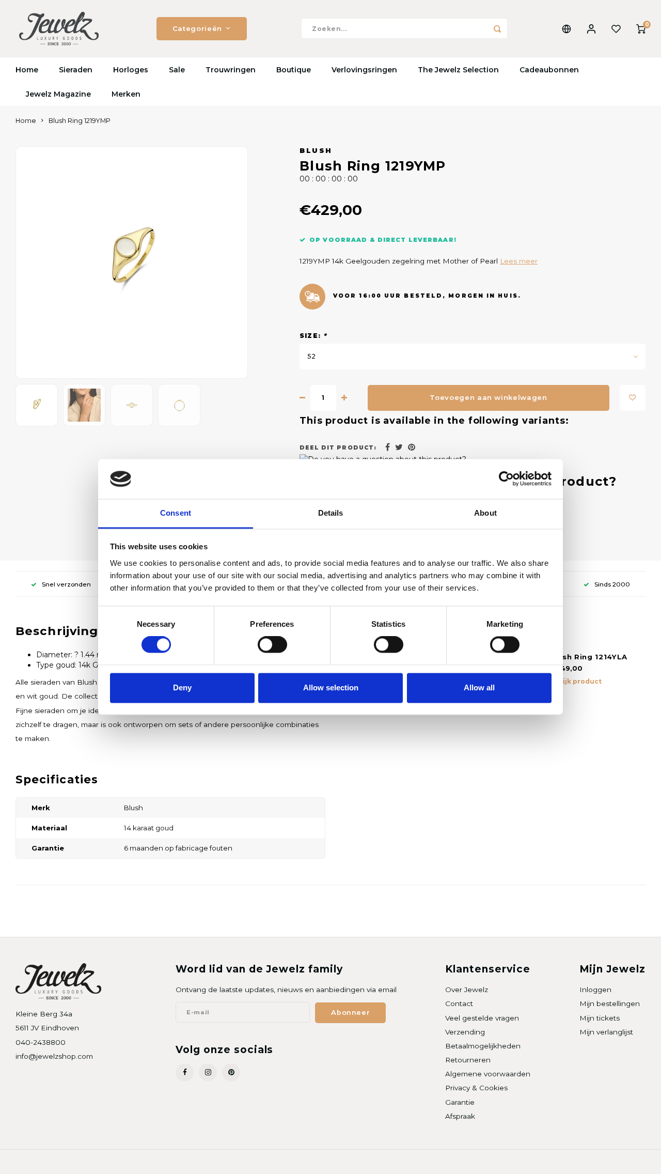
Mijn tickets (599, 1018)
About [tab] (485, 512)
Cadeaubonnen (549, 69)
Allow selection (330, 687)
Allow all (479, 687)
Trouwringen (231, 69)
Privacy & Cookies (476, 1088)
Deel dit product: (338, 447)
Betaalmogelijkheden (483, 1046)
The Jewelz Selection (458, 69)
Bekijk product (575, 681)
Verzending (465, 1032)
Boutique (293, 69)
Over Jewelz (466, 989)
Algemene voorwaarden (487, 1074)
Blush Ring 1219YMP (80, 121)
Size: (313, 335)
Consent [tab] (175, 512)
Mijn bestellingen (609, 1003)
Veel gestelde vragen (482, 1018)
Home (26, 69)
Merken (126, 94)
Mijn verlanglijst (606, 1032)
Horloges (130, 69)
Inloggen (595, 989)
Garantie (460, 1102)
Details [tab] (330, 512)
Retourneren (468, 1060)
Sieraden (75, 69)
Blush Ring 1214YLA (588, 657)
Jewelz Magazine (58, 94)
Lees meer (519, 261)
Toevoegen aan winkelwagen (488, 397)
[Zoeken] (497, 28)
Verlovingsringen (364, 69)
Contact (459, 1003)
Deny (182, 687)
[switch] (272, 645)
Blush (316, 151)
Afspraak (460, 1116)
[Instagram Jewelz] (208, 1072)
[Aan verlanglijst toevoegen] (633, 398)
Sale (177, 69)
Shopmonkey (148, 1162)
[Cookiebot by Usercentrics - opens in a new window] (506, 479)
